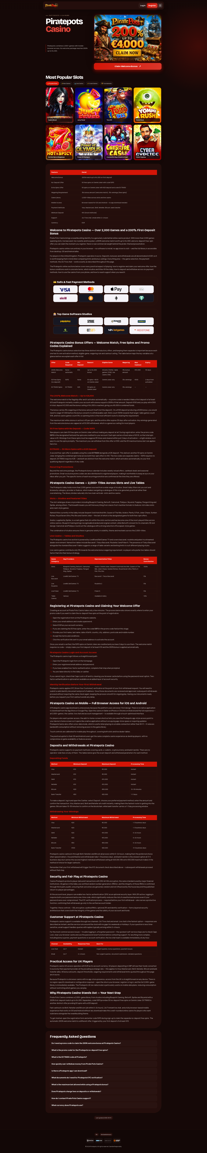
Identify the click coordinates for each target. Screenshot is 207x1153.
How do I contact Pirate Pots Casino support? (71, 1098)
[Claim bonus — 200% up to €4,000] (127, 38)
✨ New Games (66, 83)
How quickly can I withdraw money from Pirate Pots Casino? (77, 1064)
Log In (142, 5)
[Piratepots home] (51, 5)
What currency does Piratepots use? (67, 1105)
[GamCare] (90, 1140)
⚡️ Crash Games (92, 83)
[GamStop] (99, 1140)
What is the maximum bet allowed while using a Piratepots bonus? (80, 1084)
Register (152, 5)
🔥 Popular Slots (52, 83)
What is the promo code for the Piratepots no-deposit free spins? (80, 1050)
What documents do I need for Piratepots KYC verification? (77, 1077)
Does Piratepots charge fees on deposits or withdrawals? (76, 1091)
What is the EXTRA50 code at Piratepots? (69, 1057)
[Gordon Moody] (117, 1140)
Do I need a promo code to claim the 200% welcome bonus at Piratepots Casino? (86, 1043)
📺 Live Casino (78, 83)
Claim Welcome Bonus (126, 66)
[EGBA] (108, 1140)
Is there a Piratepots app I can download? (69, 1071)
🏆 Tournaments (106, 83)
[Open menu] (160, 5)
